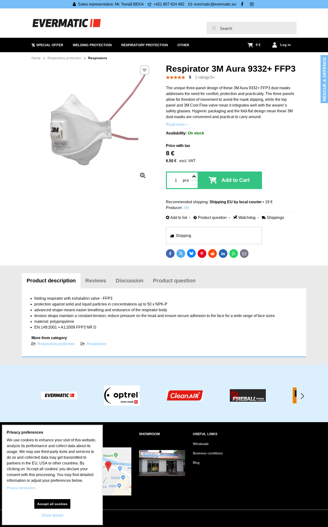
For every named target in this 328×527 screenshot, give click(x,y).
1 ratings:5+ (205, 77)
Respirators (96, 344)
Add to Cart (235, 180)
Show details (52, 515)
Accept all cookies (52, 504)
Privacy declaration (21, 488)
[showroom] (162, 475)
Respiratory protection (56, 344)
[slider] (175, 77)
